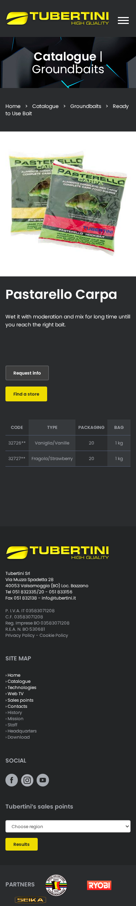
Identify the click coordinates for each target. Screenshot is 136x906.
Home (13, 106)
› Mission (14, 718)
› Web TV (14, 693)
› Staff (11, 725)
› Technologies (20, 687)
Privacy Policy (20, 635)
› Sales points (19, 700)
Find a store (26, 394)
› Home (12, 675)
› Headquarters (21, 731)
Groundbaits (85, 106)
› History (13, 712)
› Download (17, 737)
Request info (27, 373)
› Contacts (16, 706)
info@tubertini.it (59, 598)
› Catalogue (17, 681)
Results (21, 844)
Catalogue (45, 106)
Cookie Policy (54, 635)
